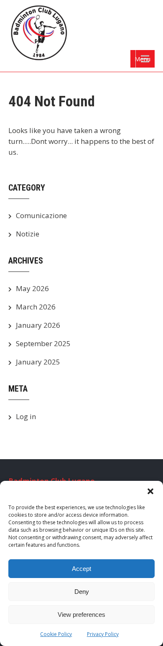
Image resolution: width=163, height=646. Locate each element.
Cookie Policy (56, 634)
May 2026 (32, 288)
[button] (150, 491)
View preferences (81, 614)
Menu (142, 59)
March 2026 (36, 307)
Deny (81, 591)
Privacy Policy (103, 634)
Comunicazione (41, 215)
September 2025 (43, 343)
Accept (81, 568)
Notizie (27, 234)
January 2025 (38, 362)
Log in (26, 416)
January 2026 (38, 325)
